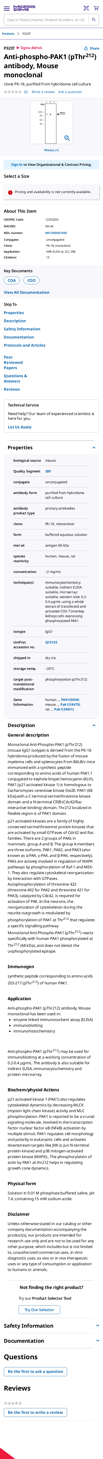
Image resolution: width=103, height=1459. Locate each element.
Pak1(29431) (64, 709)
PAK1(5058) (70, 699)
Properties (14, 312)
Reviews (12, 389)
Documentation (19, 337)
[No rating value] (14, 91)
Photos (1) (51, 150)
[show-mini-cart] (96, 8)
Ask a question (70, 91)
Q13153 (51, 642)
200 (48, 471)
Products (8, 34)
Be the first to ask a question (35, 1371)
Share (94, 48)
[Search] (93, 19)
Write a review (43, 91)
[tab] (12, 33)
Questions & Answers (15, 378)
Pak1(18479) (70, 704)
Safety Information (22, 329)
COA (12, 280)
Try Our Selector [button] (39, 1309)
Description (15, 320)
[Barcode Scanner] (86, 8)
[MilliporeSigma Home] (24, 8)
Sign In (17, 164)
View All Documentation (26, 292)
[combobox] (51, 19)
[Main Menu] (7, 8)
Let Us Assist (20, 427)
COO (31, 280)
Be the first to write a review (37, 1413)
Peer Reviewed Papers (13, 362)
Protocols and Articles (25, 345)
